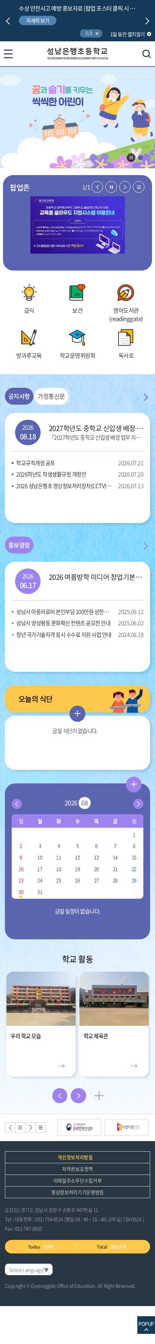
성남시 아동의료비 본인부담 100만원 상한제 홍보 (79, 612)
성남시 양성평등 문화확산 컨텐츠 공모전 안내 (79, 623)
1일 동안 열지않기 (127, 34)
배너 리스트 (40, 1127)
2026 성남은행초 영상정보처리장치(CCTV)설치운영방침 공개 (79, 486)
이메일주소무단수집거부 (77, 1180)
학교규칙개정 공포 (79, 463)
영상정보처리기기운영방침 (77, 1192)
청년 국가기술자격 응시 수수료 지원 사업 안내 (79, 634)
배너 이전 (9, 1127)
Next (147, 21)
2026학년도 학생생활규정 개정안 (79, 474)
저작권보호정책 (77, 1168)
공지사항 (19, 396)
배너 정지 (19, 1127)
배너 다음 (30, 1127)
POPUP (146, 1323)
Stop (97, 34)
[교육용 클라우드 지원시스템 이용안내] (77, 225)
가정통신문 (51, 396)
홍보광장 (19, 544)
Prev (8, 21)
